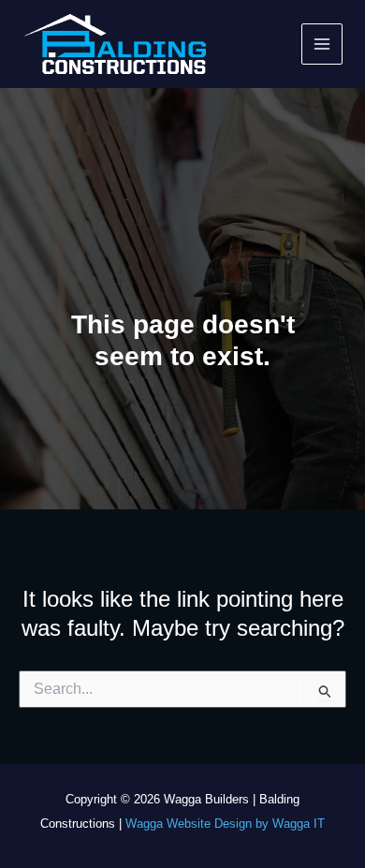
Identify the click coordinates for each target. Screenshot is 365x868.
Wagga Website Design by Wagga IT (225, 824)
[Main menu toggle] (322, 44)
